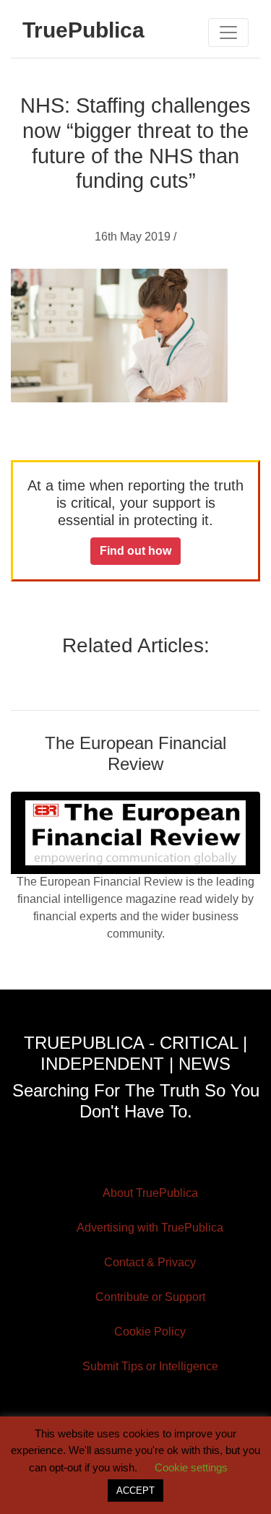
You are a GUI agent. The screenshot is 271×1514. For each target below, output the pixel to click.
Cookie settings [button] (191, 1467)
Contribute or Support (150, 1297)
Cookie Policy (150, 1331)
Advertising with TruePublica (150, 1227)
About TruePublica (150, 1193)
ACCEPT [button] (135, 1490)
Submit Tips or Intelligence (150, 1366)
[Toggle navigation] (228, 32)
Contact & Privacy (150, 1262)
